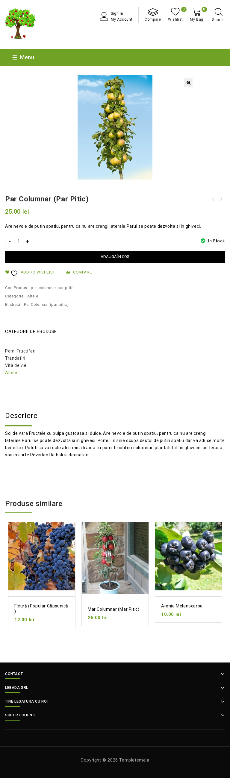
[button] (188, 82)
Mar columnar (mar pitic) (221, 199)
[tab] (115, 415)
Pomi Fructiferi (20, 351)
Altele (32, 296)
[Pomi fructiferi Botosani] (20, 24)
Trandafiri (15, 358)
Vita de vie (16, 365)
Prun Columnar (213, 199)
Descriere (21, 415)
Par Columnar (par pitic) (46, 304)
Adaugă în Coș (115, 256)
